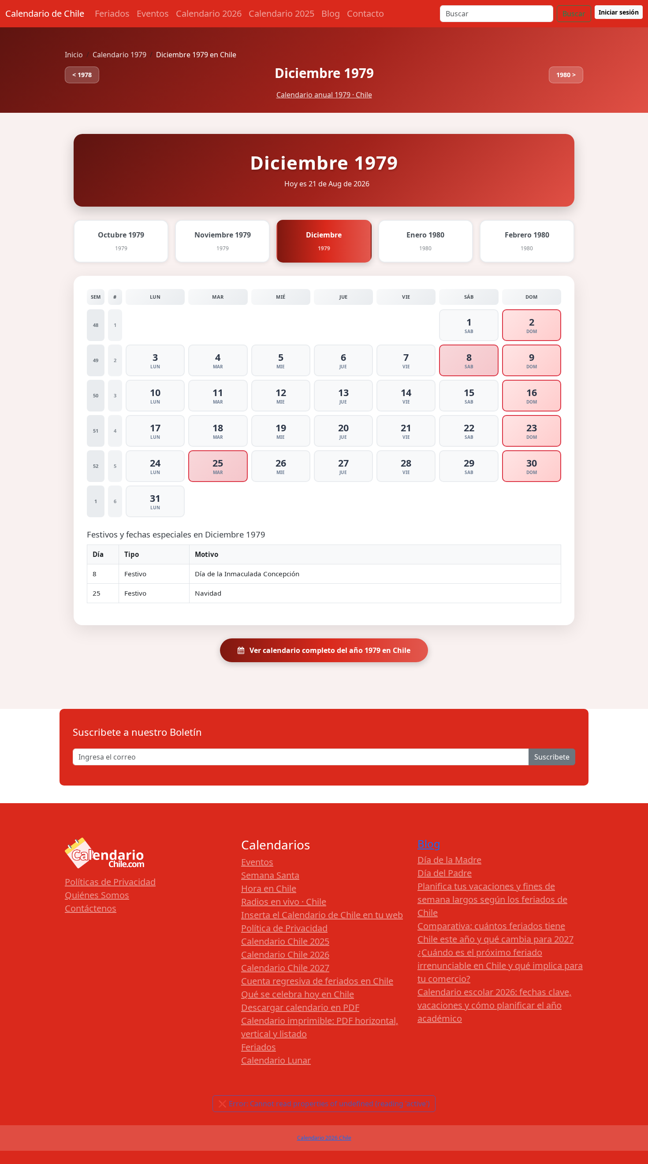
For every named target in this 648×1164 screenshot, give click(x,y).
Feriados (112, 13)
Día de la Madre (449, 860)
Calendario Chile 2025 (285, 941)
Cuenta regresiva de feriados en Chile (317, 981)
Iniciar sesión (619, 12)
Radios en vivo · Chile (283, 902)
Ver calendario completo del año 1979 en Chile (329, 650)
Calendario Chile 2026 (285, 954)
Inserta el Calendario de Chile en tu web (322, 915)
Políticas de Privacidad (110, 882)
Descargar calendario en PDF (300, 1007)
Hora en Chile (268, 888)
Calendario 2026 (209, 13)
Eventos (153, 13)
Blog (330, 13)
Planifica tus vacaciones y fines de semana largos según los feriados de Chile (492, 899)
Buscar (573, 14)
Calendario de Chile (44, 13)
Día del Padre (444, 873)
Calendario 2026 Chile (324, 1138)
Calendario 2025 (281, 13)
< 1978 (82, 74)
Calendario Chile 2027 (285, 968)
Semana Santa (270, 875)
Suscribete (552, 757)
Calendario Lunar (276, 1060)
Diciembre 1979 (324, 73)
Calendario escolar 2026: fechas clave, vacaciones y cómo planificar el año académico (494, 1005)
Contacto (365, 13)
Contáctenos (90, 908)
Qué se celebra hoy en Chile (297, 994)
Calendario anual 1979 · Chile (324, 95)
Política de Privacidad (284, 928)
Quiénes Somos (97, 895)
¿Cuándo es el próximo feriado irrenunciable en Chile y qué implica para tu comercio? (500, 965)
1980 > (566, 74)
